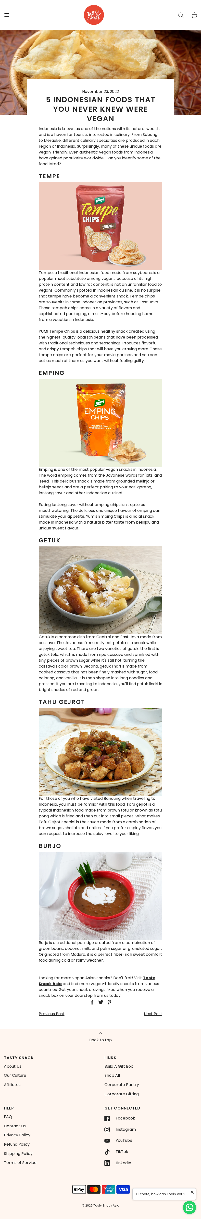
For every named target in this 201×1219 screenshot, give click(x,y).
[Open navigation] (6, 15)
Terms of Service (20, 1162)
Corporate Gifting (121, 1094)
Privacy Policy (17, 1135)
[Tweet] (100, 1002)
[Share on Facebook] (91, 1002)
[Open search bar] (181, 15)
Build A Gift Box (118, 1066)
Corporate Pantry (121, 1084)
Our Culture (15, 1075)
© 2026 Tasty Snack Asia (100, 1205)
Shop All (112, 1075)
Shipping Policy (18, 1153)
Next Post (153, 1014)
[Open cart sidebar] (194, 15)
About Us (12, 1066)
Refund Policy (17, 1144)
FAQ (8, 1117)
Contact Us (15, 1126)
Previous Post (51, 1014)
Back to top (100, 1040)
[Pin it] (108, 1002)
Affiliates (12, 1084)
